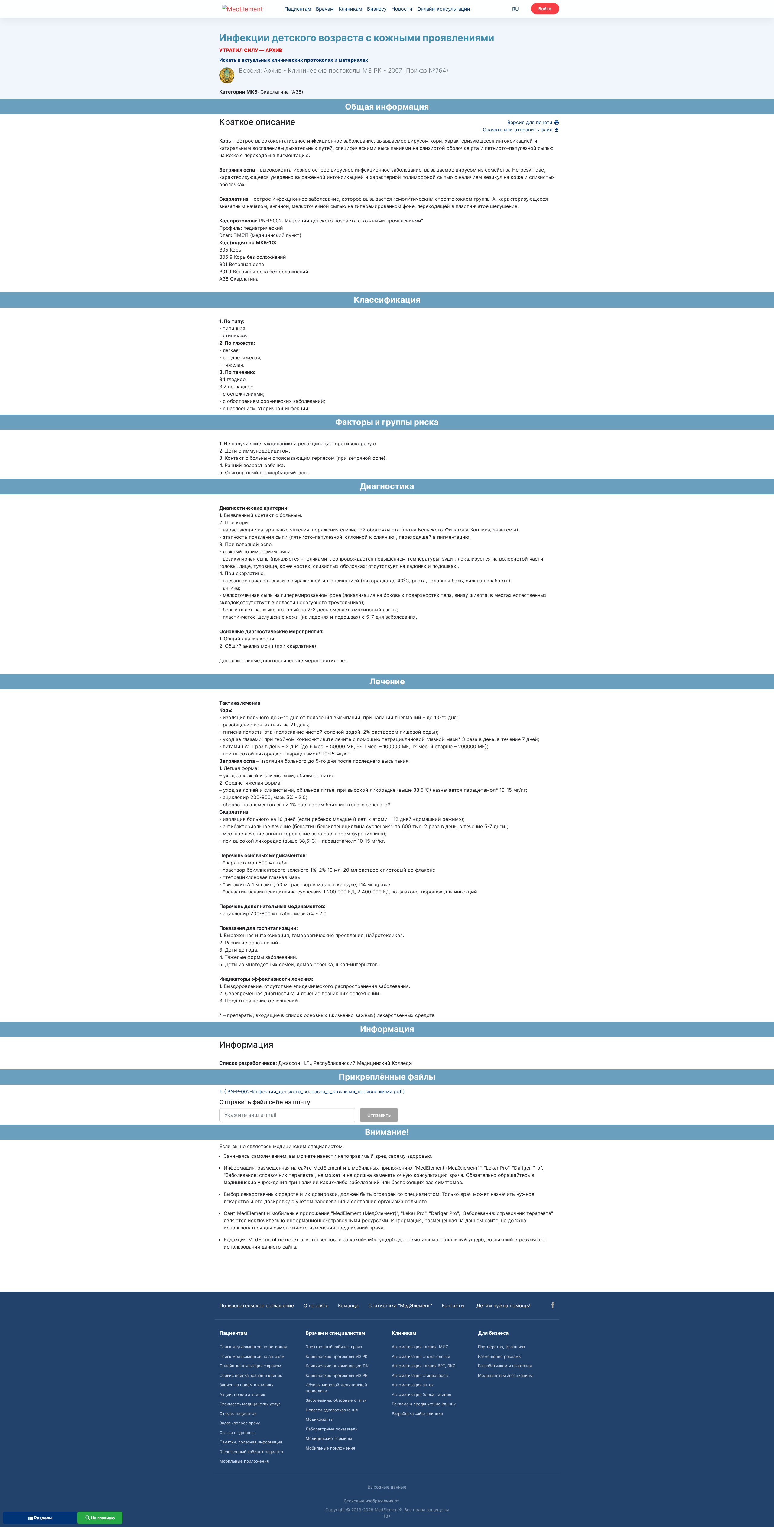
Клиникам (350, 9)
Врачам (325, 9)
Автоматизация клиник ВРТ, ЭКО (424, 1365)
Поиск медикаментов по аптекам (252, 1356)
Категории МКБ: (239, 92)
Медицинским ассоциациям (505, 1375)
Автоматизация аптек (413, 1384)
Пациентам (298, 9)
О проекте (316, 1305)
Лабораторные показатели (332, 1429)
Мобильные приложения (244, 1461)
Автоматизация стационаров (420, 1375)
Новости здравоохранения (332, 1409)
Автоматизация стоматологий (421, 1356)
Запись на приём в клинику (246, 1384)
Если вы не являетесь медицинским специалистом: (281, 1146)
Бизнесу (377, 9)
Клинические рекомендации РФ (337, 1365)
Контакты (453, 1305)
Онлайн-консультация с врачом (250, 1365)
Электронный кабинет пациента (251, 1451)
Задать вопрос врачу (240, 1422)
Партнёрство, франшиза (501, 1346)
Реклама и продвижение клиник (424, 1403)
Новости (402, 9)
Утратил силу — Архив (250, 50)
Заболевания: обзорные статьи (336, 1400)
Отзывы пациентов (238, 1413)
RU (515, 9)
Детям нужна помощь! (503, 1305)
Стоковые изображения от (372, 1500)
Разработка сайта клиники (417, 1413)
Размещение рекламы (500, 1356)
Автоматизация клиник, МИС (420, 1346)
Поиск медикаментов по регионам (254, 1346)
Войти (545, 8)
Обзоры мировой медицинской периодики (336, 1387)
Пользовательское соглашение (257, 1305)
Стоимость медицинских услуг (250, 1403)
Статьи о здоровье (238, 1432)
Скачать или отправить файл (518, 130)
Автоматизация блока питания (421, 1394)
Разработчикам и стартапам (505, 1365)
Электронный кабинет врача (334, 1346)
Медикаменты (319, 1419)
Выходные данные (387, 1486)
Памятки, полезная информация (251, 1442)
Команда (348, 1305)
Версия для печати (530, 122)
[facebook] (552, 1306)
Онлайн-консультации (443, 9)
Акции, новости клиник (242, 1394)
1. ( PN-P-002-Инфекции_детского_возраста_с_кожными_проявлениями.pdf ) (312, 1091)
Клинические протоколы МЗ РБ (337, 1375)
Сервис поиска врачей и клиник (251, 1375)
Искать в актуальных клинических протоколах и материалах (293, 60)
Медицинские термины (329, 1438)
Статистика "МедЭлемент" (400, 1305)
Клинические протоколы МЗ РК (336, 1356)
